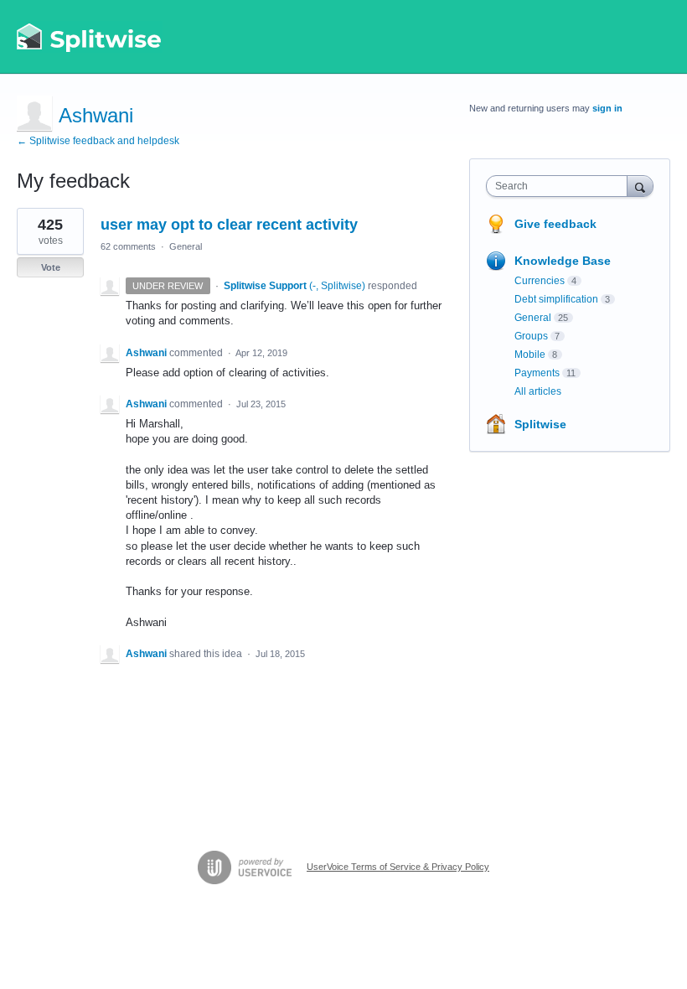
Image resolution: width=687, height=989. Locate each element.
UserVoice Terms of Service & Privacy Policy (398, 867)
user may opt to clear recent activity (229, 224)
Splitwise (540, 424)
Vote (50, 267)
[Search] (640, 185)
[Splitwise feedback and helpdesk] (90, 37)
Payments (537, 373)
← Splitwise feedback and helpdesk (98, 141)
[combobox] (560, 186)
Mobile (529, 354)
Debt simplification (556, 299)
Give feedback (555, 223)
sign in (607, 108)
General (185, 246)
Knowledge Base (562, 260)
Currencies (539, 281)
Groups (531, 336)
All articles (537, 391)
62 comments (128, 246)
